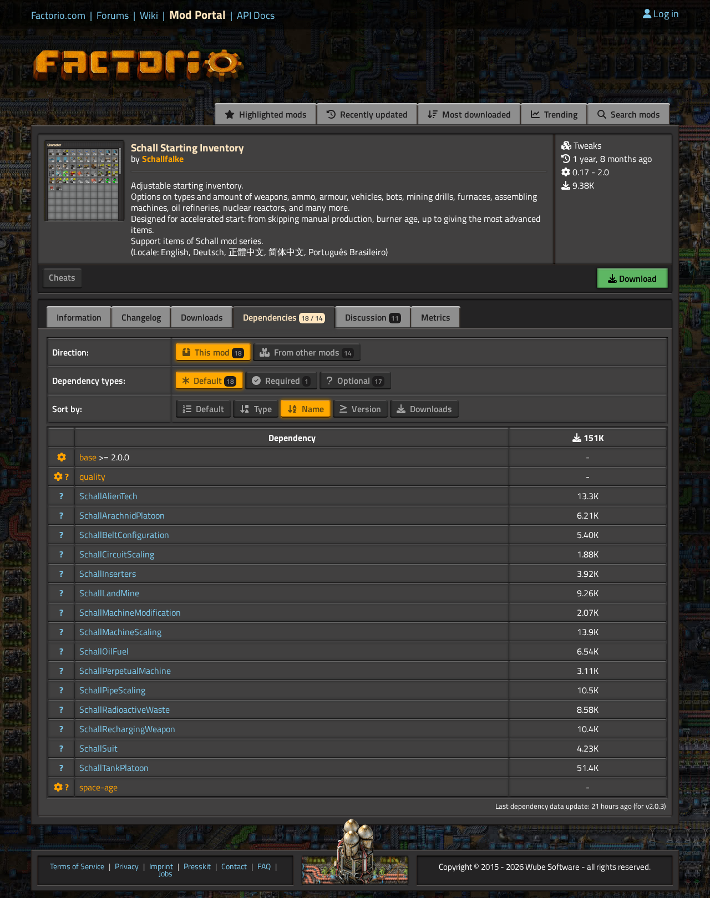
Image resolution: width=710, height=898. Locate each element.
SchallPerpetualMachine (125, 670)
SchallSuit (98, 748)
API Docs (256, 16)
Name (312, 408)
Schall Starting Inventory (187, 147)
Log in (666, 13)
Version (365, 408)
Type (262, 408)
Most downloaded (475, 114)
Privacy (127, 867)
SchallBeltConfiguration (124, 534)
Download (637, 278)
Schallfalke (163, 158)
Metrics (435, 317)
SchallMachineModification (130, 612)
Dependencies (283, 317)
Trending (559, 114)
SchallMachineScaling (120, 631)
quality (92, 476)
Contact (234, 867)
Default (212, 380)
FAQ (264, 867)
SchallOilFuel (104, 651)
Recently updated (373, 114)
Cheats (62, 277)
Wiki (149, 16)
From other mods (312, 352)
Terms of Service (77, 867)
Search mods (634, 114)
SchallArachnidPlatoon (122, 515)
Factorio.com (58, 16)
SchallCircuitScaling (116, 554)
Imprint (161, 867)
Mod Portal (197, 15)
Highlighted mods (272, 114)
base (89, 457)
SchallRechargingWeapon (127, 728)
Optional (358, 380)
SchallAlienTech (108, 496)
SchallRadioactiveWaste (124, 709)
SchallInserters (107, 573)
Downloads (202, 317)
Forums (113, 16)
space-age (98, 787)
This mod (217, 352)
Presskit (197, 867)
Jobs (166, 874)
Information (79, 317)
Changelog (141, 317)
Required (285, 380)
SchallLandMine (109, 593)
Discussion (372, 317)
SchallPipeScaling (112, 690)
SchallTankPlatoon (114, 767)
